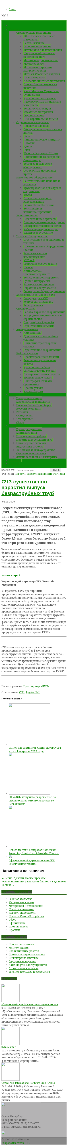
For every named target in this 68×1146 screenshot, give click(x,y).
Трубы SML (33, 692)
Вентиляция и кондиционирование (37, 210)
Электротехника (27, 215)
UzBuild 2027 (8, 1047)
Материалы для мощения (41, 60)
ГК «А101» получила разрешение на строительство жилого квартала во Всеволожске (32, 800)
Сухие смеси (32, 94)
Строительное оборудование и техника (43, 241)
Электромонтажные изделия (43, 225)
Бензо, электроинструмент (41, 277)
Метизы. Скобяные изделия (42, 74)
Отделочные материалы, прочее (40, 172)
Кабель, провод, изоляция (41, 229)
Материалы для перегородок (43, 50)
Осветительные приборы (40, 219)
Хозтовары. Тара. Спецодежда (35, 294)
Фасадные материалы (38, 112)
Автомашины (32, 332)
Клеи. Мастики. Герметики (41, 91)
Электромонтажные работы (42, 374)
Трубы (28, 194)
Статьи (13, 426)
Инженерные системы (31, 443)
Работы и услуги (27, 353)
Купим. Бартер (33, 391)
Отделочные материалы (32, 122)
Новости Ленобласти (22, 912)
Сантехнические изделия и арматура (41, 182)
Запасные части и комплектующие (35, 255)
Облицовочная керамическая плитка (42, 130)
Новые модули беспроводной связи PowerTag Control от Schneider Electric (34, 851)
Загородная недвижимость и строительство (42, 317)
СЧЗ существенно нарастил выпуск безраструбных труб (27, 487)
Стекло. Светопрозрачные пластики (40, 86)
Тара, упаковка (33, 305)
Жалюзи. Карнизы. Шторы (41, 153)
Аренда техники (27, 329)
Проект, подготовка (29, 429)
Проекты (14, 930)
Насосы (28, 267)
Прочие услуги (33, 388)
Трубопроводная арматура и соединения (42, 189)
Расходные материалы (39, 284)
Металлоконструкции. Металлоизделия (37, 68)
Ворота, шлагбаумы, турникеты (44, 291)
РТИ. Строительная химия (41, 119)
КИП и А (29, 260)
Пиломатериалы (35, 77)
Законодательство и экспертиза (37, 457)
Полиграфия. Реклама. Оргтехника (38, 382)
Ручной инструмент (37, 281)
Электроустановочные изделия (44, 222)
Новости (14, 394)
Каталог (14, 29)
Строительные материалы (33, 32)
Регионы (22, 412)
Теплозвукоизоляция (37, 108)
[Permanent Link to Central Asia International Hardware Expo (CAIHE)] (10, 1079)
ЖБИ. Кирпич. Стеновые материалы (39, 37)
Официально (24, 415)
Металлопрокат (34, 63)
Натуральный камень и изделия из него (39, 55)
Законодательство (20, 899)
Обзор (20, 422)
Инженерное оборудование (34, 177)
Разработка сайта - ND (15, 1143)
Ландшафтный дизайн (39, 322)
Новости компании (28, 408)
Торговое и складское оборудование (37, 165)
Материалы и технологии (33, 401)
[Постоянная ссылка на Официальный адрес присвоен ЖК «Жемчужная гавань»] (10, 857)
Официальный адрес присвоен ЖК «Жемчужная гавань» (32, 862)
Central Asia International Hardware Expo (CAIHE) (28, 1082)
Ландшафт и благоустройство (35, 450)
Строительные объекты (39, 325)
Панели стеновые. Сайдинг (42, 139)
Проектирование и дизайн (41, 357)
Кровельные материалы (40, 98)
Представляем (18, 926)
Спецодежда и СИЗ (36, 298)
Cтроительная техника (31, 453)
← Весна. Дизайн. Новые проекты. (23, 878)
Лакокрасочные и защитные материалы (42, 103)
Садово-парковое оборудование (44, 312)
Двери (28, 146)
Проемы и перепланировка (34, 439)
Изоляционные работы (31, 436)
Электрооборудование (38, 232)
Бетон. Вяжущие (34, 43)
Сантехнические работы (39, 370)
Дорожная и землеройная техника (40, 337)
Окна (27, 150)
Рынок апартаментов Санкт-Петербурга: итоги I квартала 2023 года (35, 749)
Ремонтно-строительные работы (39, 362)
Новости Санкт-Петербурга (33, 405)
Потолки (29, 143)
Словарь (14, 463)
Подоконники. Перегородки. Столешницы (42, 158)
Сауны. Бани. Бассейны (39, 205)
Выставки (15, 460)
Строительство (25, 308)
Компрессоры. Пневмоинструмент (36, 272)
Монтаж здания (26, 432)
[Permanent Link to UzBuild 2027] (10, 1044)
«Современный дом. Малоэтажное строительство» (29, 1004)
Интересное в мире (29, 398)
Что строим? (24, 419)
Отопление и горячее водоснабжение (37, 199)
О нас (12, 9)
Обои (27, 136)
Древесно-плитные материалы (44, 81)
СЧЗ (21, 692)
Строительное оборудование (42, 350)
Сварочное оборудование (40, 263)
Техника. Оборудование (32, 236)
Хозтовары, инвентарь (38, 301)
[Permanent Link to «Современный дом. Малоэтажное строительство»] (10, 1001)
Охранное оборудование (40, 288)
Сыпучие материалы (37, 46)
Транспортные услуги (38, 377)
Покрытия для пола (36, 125)
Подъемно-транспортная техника (40, 344)
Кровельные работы (37, 367)
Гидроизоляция (34, 115)
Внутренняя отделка (29, 446)
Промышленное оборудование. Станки (44, 248)
